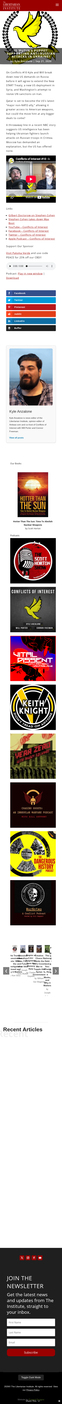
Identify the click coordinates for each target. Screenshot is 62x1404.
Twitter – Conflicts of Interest (27, 234)
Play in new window (30, 273)
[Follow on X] (22, 1257)
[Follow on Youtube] (40, 1257)
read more (31, 1098)
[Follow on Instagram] (28, 1257)
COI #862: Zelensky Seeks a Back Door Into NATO (31, 1151)
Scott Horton (34, 528)
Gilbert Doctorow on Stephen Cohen (32, 215)
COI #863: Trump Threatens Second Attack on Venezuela (31, 1087)
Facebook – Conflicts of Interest (29, 231)
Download (12, 278)
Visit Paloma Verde (18, 253)
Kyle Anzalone (23, 61)
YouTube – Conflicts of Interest (28, 227)
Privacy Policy (32, 1390)
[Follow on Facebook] (34, 1257)
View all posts (16, 437)
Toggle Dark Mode (31, 1377)
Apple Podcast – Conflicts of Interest (32, 238)
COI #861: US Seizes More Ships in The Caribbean (31, 1215)
